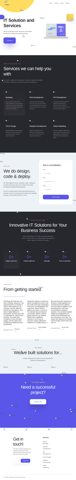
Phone (44, 185)
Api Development (47, 453)
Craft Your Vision (38, 401)
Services (56, 3)
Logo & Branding (45, 442)
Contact (67, 3)
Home (50, 3)
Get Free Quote (56, 197)
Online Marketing (59, 126)
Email (44, 177)
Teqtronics (22, 477)
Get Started (9, 40)
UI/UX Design (11, 126)
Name (44, 169)
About (62, 3)
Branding (9, 97)
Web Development (36, 97)
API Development (59, 97)
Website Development (47, 447)
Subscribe (25, 460)
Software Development (37, 126)
